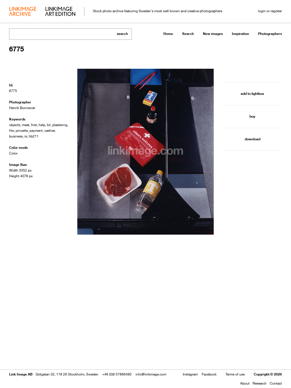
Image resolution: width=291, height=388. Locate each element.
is (25, 136)
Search (188, 34)
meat (25, 125)
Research (260, 383)
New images (213, 34)
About (245, 383)
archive (22, 12)
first (34, 125)
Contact (276, 383)
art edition (60, 12)
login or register (270, 11)
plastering (59, 125)
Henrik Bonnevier (22, 108)
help (42, 125)
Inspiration (240, 34)
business (16, 136)
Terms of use (235, 374)
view (39, 367)
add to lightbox (252, 93)
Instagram (190, 374)
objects (14, 125)
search (122, 34)
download (252, 139)
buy (252, 116)
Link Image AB (20, 374)
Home (168, 34)
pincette (22, 130)
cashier (49, 130)
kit (49, 125)
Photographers (270, 34)
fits (11, 130)
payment (36, 130)
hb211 (34, 136)
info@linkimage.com (151, 374)
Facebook (209, 374)
